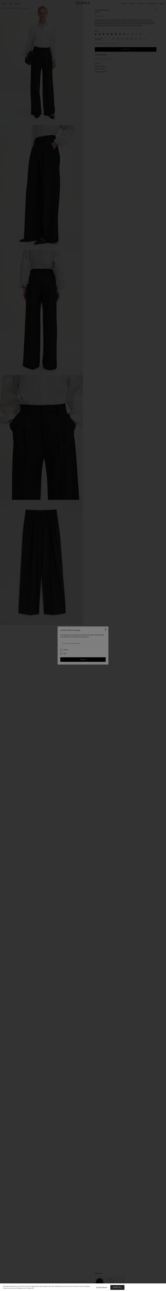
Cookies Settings (101, 1287)
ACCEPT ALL (117, 1287)
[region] (83, 1287)
